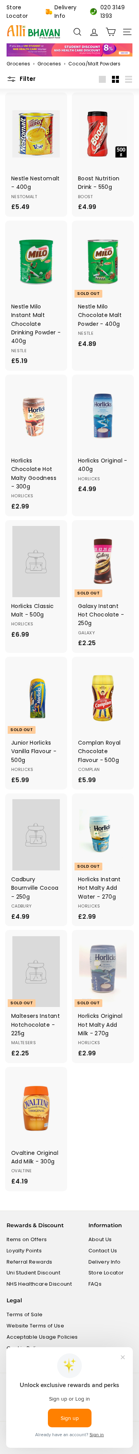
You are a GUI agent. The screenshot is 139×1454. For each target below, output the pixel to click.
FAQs (95, 1284)
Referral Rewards (30, 1262)
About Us (100, 1239)
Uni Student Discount (33, 1272)
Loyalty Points (24, 1250)
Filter (28, 79)
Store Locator (17, 11)
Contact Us (102, 1250)
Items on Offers (27, 1239)
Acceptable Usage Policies (42, 1337)
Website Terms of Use (35, 1325)
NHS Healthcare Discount (39, 1284)
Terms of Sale (25, 1314)
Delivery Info (65, 11)
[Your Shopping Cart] (111, 32)
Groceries (18, 63)
